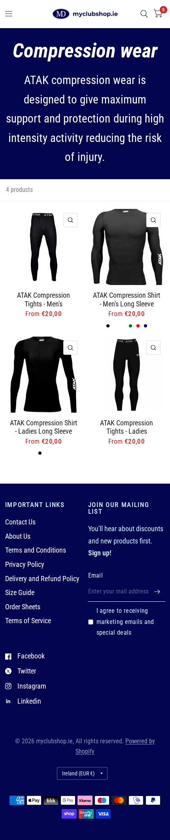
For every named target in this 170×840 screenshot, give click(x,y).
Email (95, 575)
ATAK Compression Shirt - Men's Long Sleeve (126, 299)
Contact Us (20, 522)
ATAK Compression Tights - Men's (43, 299)
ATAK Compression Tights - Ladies (126, 427)
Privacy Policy (24, 564)
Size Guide (19, 592)
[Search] (144, 14)
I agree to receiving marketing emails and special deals (125, 621)
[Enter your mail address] (157, 591)
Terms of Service (28, 620)
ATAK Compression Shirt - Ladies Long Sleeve (43, 427)
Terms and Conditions (35, 550)
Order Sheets (22, 607)
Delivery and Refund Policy (42, 578)
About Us (17, 536)
